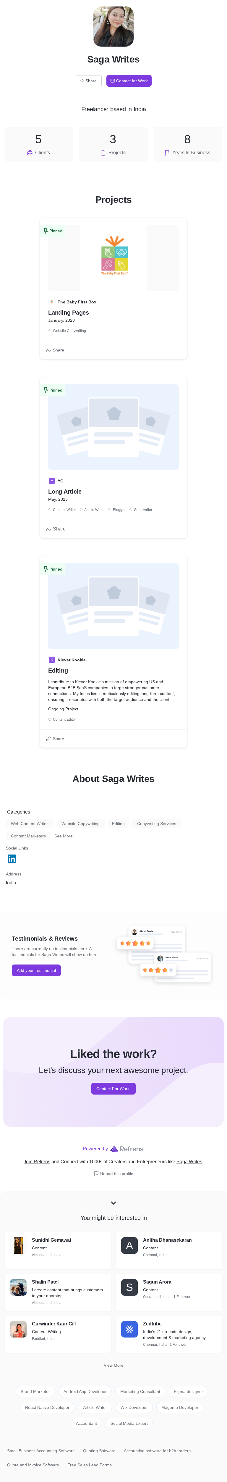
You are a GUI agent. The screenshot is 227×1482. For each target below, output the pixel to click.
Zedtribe (152, 1323)
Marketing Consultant (140, 1391)
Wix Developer (134, 1407)
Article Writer (95, 1407)
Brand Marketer (35, 1391)
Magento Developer (179, 1407)
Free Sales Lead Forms (89, 1465)
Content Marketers (28, 836)
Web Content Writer (29, 823)
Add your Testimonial (36, 970)
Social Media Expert (129, 1423)
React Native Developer (47, 1407)
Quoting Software (99, 1450)
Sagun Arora (157, 1281)
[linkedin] (12, 859)
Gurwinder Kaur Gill (54, 1323)
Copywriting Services (156, 823)
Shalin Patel (45, 1281)
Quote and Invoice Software (33, 1465)
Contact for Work (132, 80)
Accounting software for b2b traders (157, 1450)
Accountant (86, 1423)
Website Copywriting (80, 823)
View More (114, 1365)
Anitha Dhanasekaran (167, 1240)
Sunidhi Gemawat (51, 1240)
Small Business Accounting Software (41, 1450)
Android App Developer (85, 1391)
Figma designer (188, 1391)
